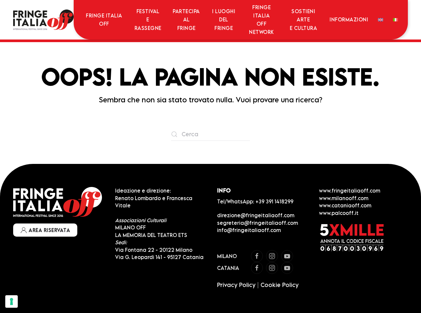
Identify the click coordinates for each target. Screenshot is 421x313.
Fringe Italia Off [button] (104, 20)
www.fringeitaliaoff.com (349, 191)
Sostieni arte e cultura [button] (303, 19)
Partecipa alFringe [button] (186, 19)
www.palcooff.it (339, 213)
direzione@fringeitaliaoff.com (255, 215)
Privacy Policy (236, 284)
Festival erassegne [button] (148, 19)
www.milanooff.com (343, 198)
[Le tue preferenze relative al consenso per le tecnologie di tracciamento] (11, 301)
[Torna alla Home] (43, 19)
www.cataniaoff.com (345, 205)
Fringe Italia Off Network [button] (261, 19)
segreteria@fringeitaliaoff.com (257, 223)
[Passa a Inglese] (380, 19)
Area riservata (49, 230)
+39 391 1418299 (274, 201)
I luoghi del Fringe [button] (223, 19)
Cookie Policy (279, 284)
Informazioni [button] (349, 19)
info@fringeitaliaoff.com (249, 230)
